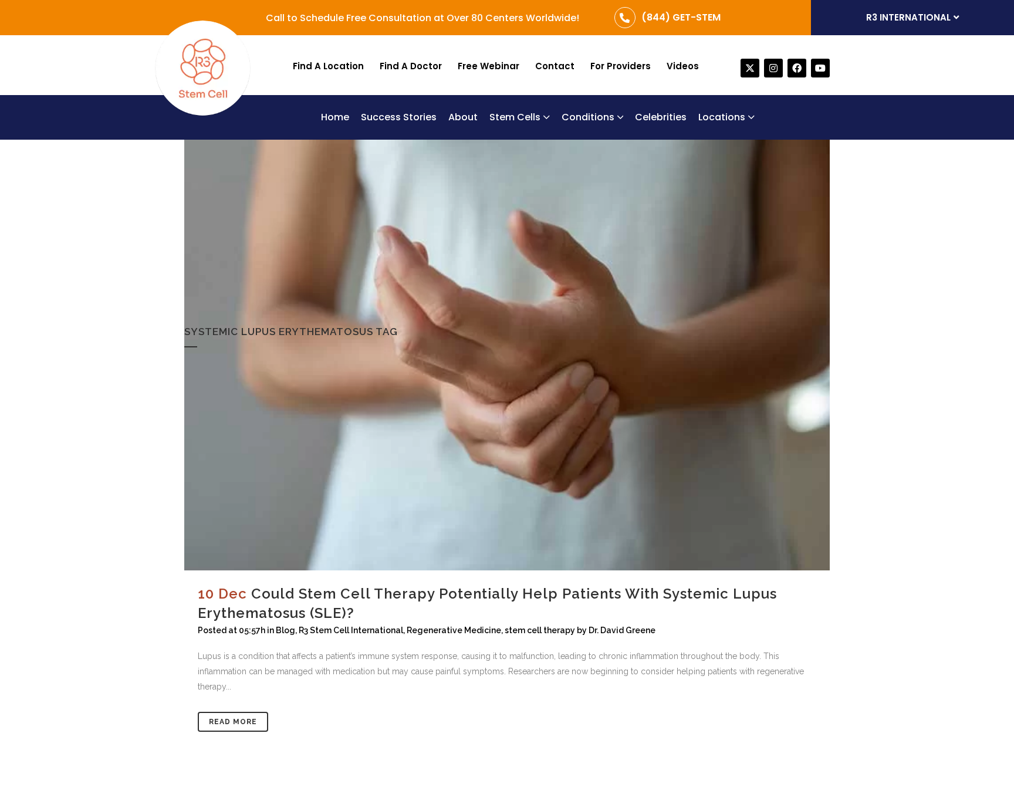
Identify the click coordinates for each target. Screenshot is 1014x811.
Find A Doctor (411, 66)
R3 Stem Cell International (351, 630)
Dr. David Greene (622, 630)
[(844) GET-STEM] (625, 17)
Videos (683, 66)
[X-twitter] (750, 68)
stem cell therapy (540, 630)
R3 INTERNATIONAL (908, 17)
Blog (285, 630)
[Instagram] (773, 68)
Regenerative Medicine (454, 630)
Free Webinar (488, 66)
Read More (233, 722)
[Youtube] (820, 68)
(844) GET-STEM (681, 17)
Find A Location (328, 66)
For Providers (620, 66)
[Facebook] (796, 68)
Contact (554, 66)
